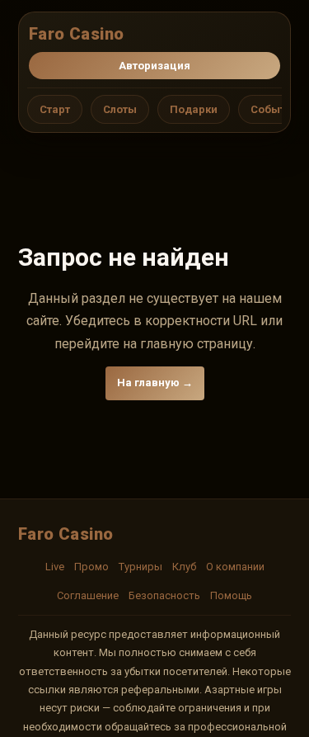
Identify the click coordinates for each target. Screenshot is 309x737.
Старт (55, 109)
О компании (235, 566)
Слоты (120, 109)
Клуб (184, 566)
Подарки (194, 109)
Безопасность (164, 595)
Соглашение (88, 595)
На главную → (155, 382)
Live (54, 566)
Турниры (140, 566)
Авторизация (154, 65)
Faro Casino (76, 34)
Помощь (231, 595)
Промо (91, 566)
